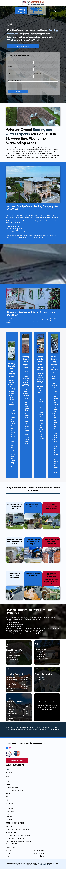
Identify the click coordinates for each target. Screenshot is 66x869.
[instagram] (10, 748)
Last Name (36, 60)
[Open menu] (8, 11)
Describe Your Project (14, 80)
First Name (11, 60)
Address (10, 73)
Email (35, 67)
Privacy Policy (48, 864)
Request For (37, 73)
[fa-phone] (55, 11)
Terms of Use (42, 864)
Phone (10, 67)
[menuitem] (33, 769)
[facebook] (7, 748)
